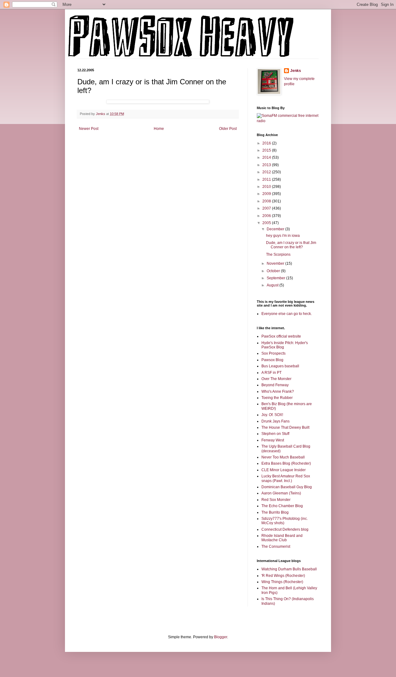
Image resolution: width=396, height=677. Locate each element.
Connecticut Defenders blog (284, 529)
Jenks (295, 71)
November (276, 263)
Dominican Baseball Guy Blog (286, 487)
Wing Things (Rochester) (282, 582)
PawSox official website (281, 336)
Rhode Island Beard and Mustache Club (282, 537)
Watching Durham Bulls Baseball (289, 569)
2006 (267, 216)
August (273, 285)
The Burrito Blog (275, 512)
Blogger (220, 637)
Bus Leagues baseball (280, 366)
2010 (267, 186)
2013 (267, 165)
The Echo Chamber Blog (282, 506)
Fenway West (272, 440)
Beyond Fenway (275, 385)
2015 (267, 150)
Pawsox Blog (272, 360)
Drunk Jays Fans (275, 421)
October (274, 271)
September (276, 278)
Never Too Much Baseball (283, 457)
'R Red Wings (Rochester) (283, 575)
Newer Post (88, 128)
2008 (267, 201)
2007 (267, 208)
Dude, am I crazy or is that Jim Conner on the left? (291, 245)
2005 (267, 223)
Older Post (228, 128)
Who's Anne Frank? (277, 391)
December (276, 229)
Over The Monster (276, 379)
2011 (267, 179)
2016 (267, 143)
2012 (267, 172)
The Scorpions (278, 254)
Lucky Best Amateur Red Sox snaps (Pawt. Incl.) (285, 478)
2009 (267, 194)
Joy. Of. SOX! (272, 415)
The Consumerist (275, 546)
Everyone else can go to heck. (286, 314)
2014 (267, 157)
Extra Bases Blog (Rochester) (286, 463)
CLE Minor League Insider (283, 470)
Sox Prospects (273, 353)
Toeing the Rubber (277, 398)
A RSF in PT (271, 372)
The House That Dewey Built (285, 427)
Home (159, 128)
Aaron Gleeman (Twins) (281, 493)
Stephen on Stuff (275, 433)
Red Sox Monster (276, 500)
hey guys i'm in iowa (283, 235)
